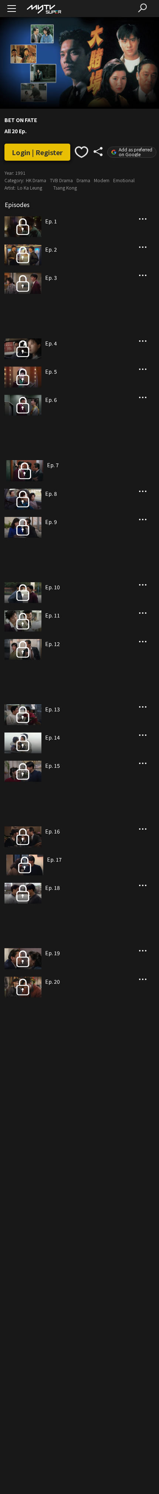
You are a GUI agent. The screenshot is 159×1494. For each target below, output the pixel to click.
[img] (43, 9)
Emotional (124, 180)
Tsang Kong (65, 187)
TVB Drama (61, 180)
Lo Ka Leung (29, 187)
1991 (20, 173)
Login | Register (37, 152)
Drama (83, 180)
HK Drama (36, 180)
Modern (101, 180)
